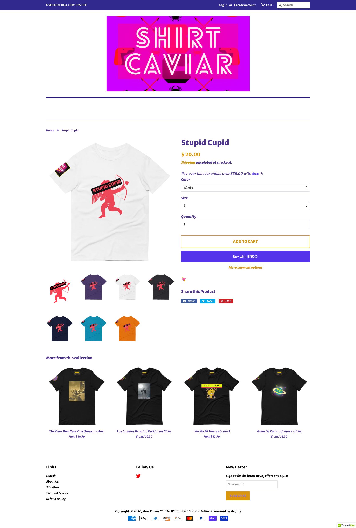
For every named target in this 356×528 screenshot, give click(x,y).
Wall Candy (285, 103)
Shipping (188, 162)
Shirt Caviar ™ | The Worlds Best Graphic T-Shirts (177, 511)
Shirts (138, 103)
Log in (223, 5)
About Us (52, 481)
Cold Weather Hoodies (234, 103)
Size (184, 198)
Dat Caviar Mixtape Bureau (86, 103)
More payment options (245, 267)
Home (179, 113)
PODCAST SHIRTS (177, 103)
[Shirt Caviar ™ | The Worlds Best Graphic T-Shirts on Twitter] (138, 477)
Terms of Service (57, 493)
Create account (245, 5)
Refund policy (56, 499)
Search (51, 476)
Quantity (188, 216)
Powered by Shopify (227, 511)
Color (185, 179)
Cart (269, 5)
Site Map (52, 487)
